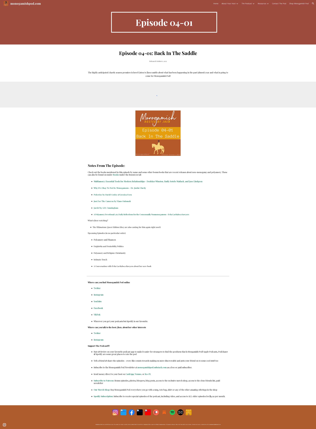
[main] (164, 22)
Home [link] (215, 3)
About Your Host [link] (229, 3)
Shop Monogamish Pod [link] (299, 3)
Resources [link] (262, 3)
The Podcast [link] (246, 3)
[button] (313, 3)
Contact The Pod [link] (279, 3)
